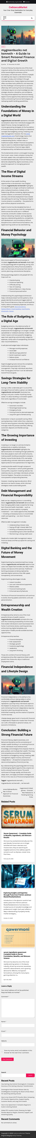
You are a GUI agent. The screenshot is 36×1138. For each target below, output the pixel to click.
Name (3, 1021)
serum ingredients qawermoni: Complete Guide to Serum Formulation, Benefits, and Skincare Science (17, 955)
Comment (5, 996)
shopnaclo (4, 311)
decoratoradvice (20, 307)
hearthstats (26, 309)
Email (3, 1031)
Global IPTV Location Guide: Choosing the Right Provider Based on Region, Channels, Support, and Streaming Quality (17, 1112)
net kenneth (25, 783)
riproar (11, 311)
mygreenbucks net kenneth (10, 783)
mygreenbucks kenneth (15, 780)
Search (3, 1072)
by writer (3, 64)
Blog (3, 46)
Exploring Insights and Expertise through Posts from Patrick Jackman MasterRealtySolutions (17, 895)
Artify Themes (16, 1135)
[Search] (31, 18)
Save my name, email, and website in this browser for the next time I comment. (18, 1052)
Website (4, 1041)
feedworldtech (6, 309)
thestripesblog (16, 309)
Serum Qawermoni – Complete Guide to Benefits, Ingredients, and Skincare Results (17, 835)
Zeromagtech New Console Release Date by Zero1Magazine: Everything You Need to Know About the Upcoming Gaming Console (17, 1092)
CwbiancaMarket (18, 7)
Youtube (27, 1)
